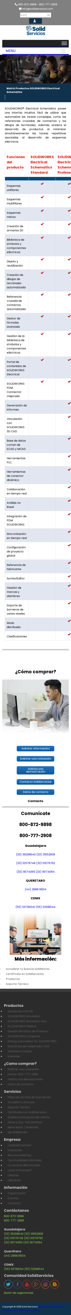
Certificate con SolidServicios (27, 1112)
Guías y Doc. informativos (25, 1122)
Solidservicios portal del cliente (28, 1117)
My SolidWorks (17, 1132)
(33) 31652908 (45, 854)
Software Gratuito (20, 1051)
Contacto (14, 1203)
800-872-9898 (14, 1216)
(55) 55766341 (25, 907)
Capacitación (17, 1193)
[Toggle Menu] (64, 43)
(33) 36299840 (26, 854)
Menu (11, 50)
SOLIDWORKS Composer (24, 1036)
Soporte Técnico (17, 984)
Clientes (13, 1175)
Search (23, 15)
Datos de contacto (20, 1084)
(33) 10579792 (45, 863)
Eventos (13, 1198)
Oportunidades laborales (24, 1160)
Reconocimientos (19, 1155)
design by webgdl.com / (52, 1306)
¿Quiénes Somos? (19, 1145)
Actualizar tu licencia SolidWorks (27, 969)
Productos (13, 979)
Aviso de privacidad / (14, 1310)
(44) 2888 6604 (35, 889)
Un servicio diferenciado (24, 1165)
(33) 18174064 (45, 872)
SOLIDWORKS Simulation (24, 1016)
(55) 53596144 (45, 907)
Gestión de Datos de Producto (28, 1031)
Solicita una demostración (25, 1079)
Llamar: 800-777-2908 (23, 1074)
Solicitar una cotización (23, 1069)
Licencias (14, 1056)
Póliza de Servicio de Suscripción (29, 1097)
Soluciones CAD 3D (20, 1011)
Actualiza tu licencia (21, 1102)
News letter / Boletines (23, 1127)
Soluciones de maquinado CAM (28, 1046)
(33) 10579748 (26, 863)
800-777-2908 (14, 1220)
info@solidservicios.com (37, 9)
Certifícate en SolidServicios (25, 974)
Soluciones (15, 1150)
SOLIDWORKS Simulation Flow (27, 1021)
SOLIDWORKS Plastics (22, 1026)
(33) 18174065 (26, 872)
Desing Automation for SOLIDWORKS (32, 1041)
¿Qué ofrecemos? (20, 1170)
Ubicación (14, 1180)
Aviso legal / (33, 1310)
